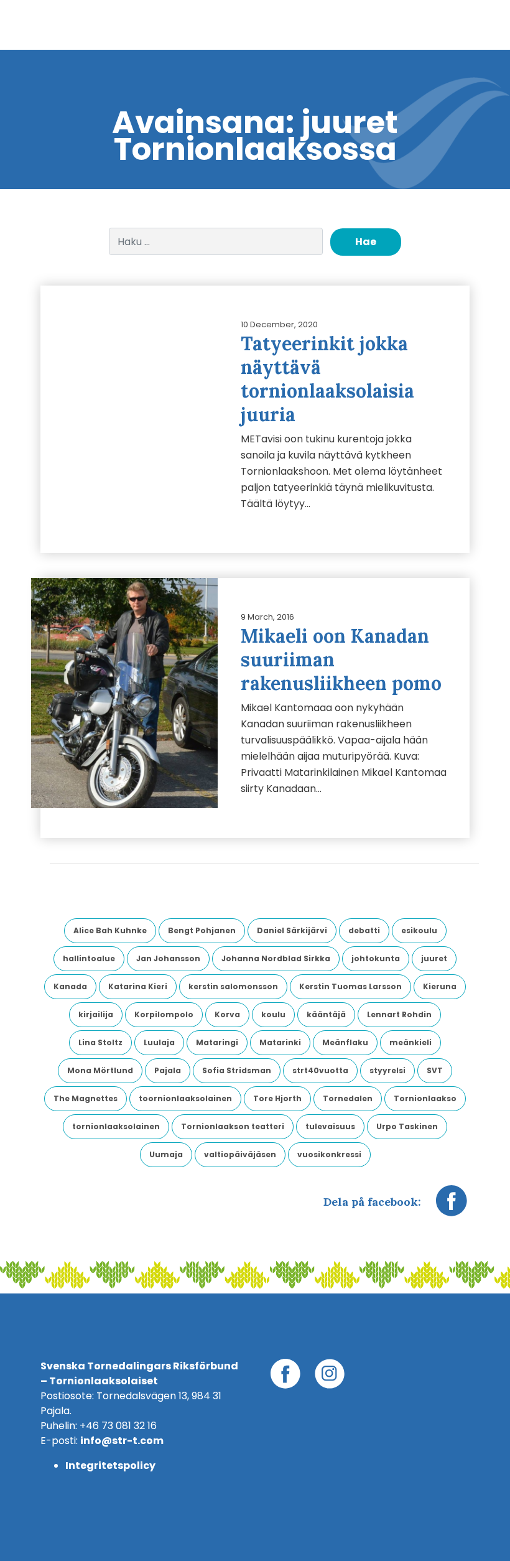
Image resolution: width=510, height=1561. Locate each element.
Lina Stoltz (100, 1042)
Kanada (70, 986)
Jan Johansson (168, 958)
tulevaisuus (330, 1126)
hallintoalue (89, 958)
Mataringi (217, 1042)
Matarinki (280, 1042)
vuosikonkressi (329, 1154)
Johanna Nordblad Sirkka (275, 958)
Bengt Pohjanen (202, 930)
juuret (434, 958)
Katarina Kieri (137, 986)
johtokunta (375, 958)
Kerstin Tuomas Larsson (350, 986)
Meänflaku (345, 1042)
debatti (364, 930)
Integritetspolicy (110, 1465)
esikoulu (419, 930)
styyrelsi (387, 1070)
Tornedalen (348, 1098)
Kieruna (440, 986)
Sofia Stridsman (236, 1070)
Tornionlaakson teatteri (232, 1126)
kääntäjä (326, 1014)
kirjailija (95, 1014)
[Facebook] (452, 1207)
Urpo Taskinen (407, 1126)
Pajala (167, 1070)
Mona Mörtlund (100, 1070)
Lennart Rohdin (399, 1014)
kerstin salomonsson (233, 986)
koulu (273, 1014)
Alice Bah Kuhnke (110, 930)
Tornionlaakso (425, 1098)
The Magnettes (85, 1098)
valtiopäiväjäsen (240, 1154)
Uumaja (166, 1154)
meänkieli (410, 1042)
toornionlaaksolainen (185, 1098)
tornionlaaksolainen (116, 1126)
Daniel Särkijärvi (292, 930)
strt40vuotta (320, 1070)
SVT (435, 1070)
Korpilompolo (163, 1014)
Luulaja (159, 1042)
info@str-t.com (122, 1440)
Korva (227, 1014)
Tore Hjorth (277, 1098)
